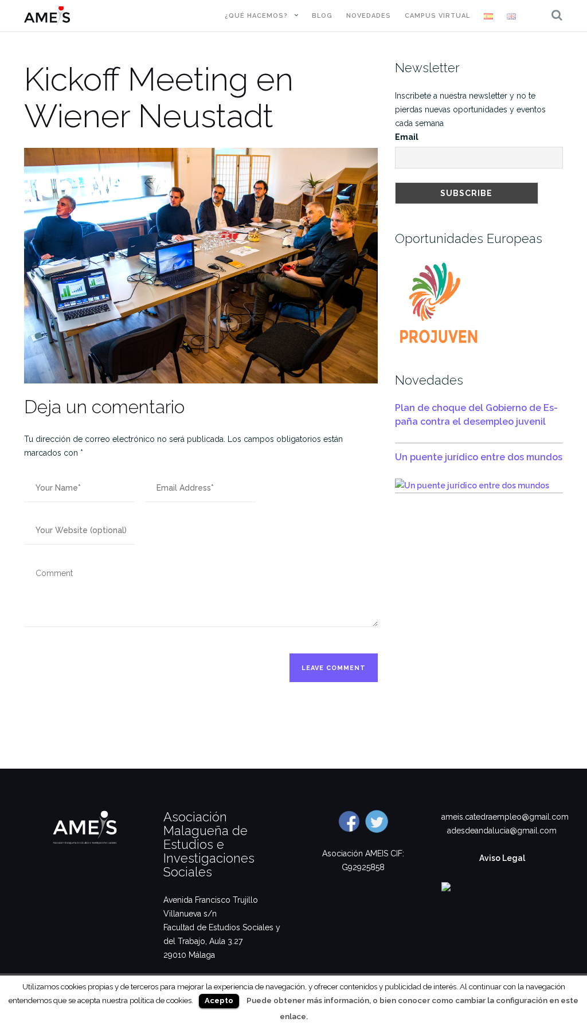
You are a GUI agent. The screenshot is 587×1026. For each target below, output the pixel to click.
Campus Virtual (437, 15)
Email (406, 137)
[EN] (511, 16)
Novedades (368, 15)
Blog (322, 15)
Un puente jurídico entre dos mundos (478, 457)
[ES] (488, 16)
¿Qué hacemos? (256, 15)
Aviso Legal (502, 858)
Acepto (219, 1000)
